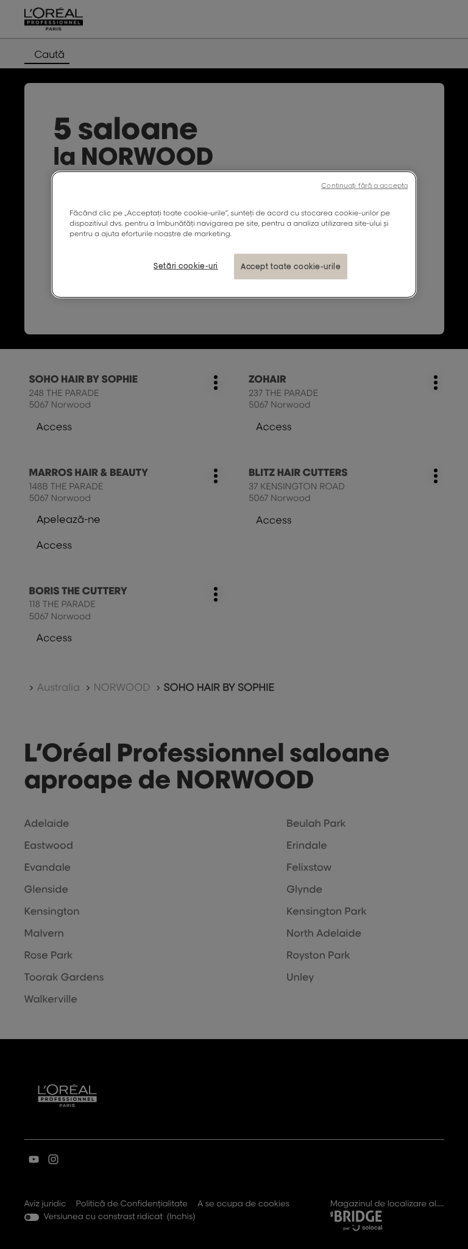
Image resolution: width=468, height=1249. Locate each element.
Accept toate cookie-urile (291, 266)
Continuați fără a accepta (364, 185)
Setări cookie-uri (186, 265)
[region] (234, 234)
